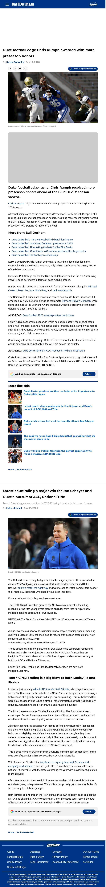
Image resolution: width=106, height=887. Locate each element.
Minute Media (20, 874)
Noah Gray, (41, 290)
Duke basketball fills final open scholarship (35, 255)
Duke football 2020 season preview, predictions (48, 315)
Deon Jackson (26, 290)
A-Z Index (88, 861)
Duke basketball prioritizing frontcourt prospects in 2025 (42, 243)
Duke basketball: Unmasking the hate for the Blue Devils (42, 247)
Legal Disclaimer (39, 861)
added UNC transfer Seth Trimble (50, 689)
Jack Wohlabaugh (62, 290)
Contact (57, 851)
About (10, 851)
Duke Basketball (25, 832)
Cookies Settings (16, 867)
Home (11, 469)
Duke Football (24, 469)
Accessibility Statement (66, 861)
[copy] (25, 68)
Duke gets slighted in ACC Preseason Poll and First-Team (54, 350)
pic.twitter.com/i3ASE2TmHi (23, 638)
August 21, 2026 (56, 642)
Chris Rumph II (16, 203)
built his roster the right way (33, 587)
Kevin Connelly (15, 62)
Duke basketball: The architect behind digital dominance (42, 239)
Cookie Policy (14, 861)
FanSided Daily (15, 856)
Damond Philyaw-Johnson (76, 300)
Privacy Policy (60, 856)
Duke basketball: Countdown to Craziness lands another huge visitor (49, 251)
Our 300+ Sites (91, 851)
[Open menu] (7, 4)
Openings (35, 851)
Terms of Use (90, 856)
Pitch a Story (37, 856)
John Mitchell (14, 508)
